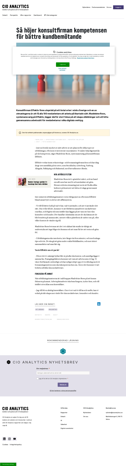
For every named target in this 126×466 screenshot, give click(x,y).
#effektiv (38, 315)
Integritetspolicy (16, 445)
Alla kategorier (51, 15)
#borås (47, 315)
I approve (63, 64)
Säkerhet (64, 424)
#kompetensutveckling (43, 319)
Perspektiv (14, 15)
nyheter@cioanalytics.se (114, 412)
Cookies (5, 445)
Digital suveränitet (67, 428)
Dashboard (38, 15)
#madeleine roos (63, 319)
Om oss (109, 7)
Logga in (118, 7)
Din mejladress (42, 368)
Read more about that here (85, 58)
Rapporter (64, 412)
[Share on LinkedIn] (98, 303)
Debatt (5, 15)
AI (61, 420)
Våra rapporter (25, 15)
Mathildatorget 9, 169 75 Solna (114, 418)
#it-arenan (40, 309)
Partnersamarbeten (98, 7)
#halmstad (53, 309)
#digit (55, 315)
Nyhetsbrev (86, 7)
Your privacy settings (8, 464)
